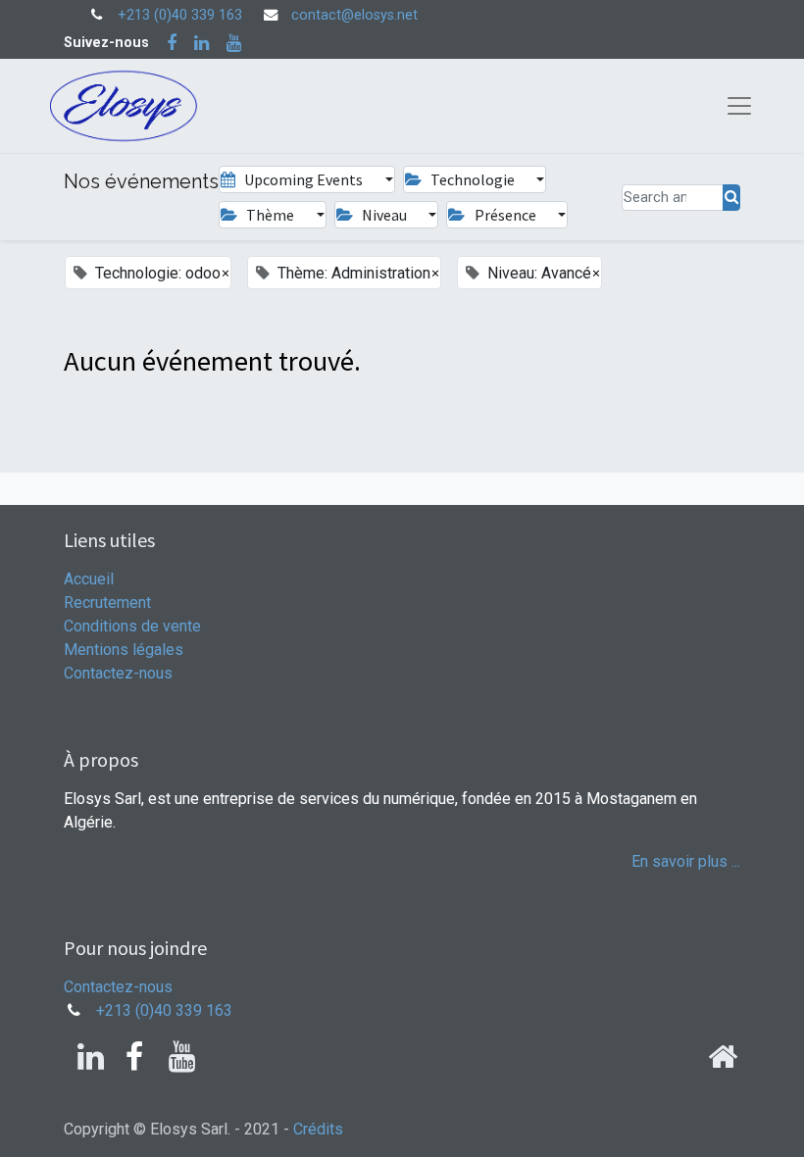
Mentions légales (123, 649)
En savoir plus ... (685, 861)
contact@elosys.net (354, 15)
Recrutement (107, 602)
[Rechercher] (731, 197)
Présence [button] (505, 215)
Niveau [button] (384, 215)
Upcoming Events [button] (303, 179)
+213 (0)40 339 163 (180, 15)
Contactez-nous (118, 673)
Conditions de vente (132, 626)
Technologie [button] (472, 179)
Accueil (89, 579)
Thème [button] (270, 215)
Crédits (318, 1129)
